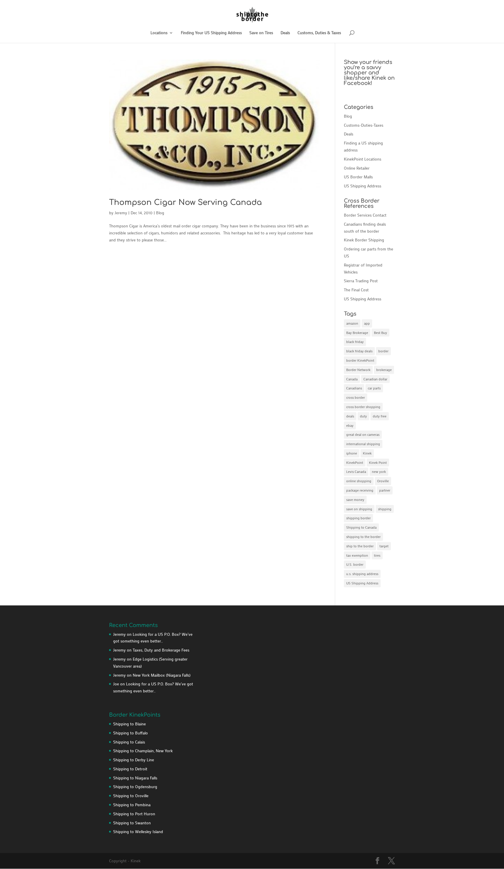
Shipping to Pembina (131, 804)
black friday (355, 341)
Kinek (367, 453)
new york (379, 471)
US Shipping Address (362, 186)
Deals (285, 33)
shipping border (358, 518)
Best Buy (380, 332)
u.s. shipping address (362, 573)
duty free (379, 416)
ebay (350, 425)
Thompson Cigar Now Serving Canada (185, 202)
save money (355, 499)
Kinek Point (378, 462)
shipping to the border (363, 536)
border (383, 351)
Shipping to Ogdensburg (135, 786)
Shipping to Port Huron (134, 813)
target (383, 546)
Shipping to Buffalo (130, 733)
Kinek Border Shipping (364, 240)
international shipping (363, 443)
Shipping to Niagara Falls (135, 778)
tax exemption (357, 555)
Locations (158, 33)
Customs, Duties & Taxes (319, 33)
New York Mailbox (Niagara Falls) (161, 675)
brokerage (384, 369)
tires (377, 555)
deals (350, 416)
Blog (160, 212)
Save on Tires (261, 33)
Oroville (383, 480)
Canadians (354, 388)
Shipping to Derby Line (133, 759)
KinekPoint (354, 462)
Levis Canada (356, 471)
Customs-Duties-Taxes (363, 125)
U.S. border (354, 564)
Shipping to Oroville (130, 795)
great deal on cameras (362, 434)
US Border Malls (358, 177)
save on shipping (359, 508)
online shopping (358, 480)
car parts (374, 388)
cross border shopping (363, 406)
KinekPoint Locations (362, 159)
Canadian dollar (375, 379)
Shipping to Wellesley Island (138, 831)
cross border (355, 397)
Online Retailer (357, 168)
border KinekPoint (360, 360)
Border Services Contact (365, 215)
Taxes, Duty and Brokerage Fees (161, 650)
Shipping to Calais (129, 742)
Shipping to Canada (361, 527)
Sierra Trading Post (361, 280)
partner (384, 490)
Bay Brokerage (357, 332)
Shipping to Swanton (132, 823)
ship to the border (360, 546)
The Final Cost (356, 289)
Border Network (358, 369)
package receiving (359, 490)
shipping (384, 508)
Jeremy (121, 212)
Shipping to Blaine (129, 724)
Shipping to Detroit (130, 769)
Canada (352, 379)
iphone (351, 453)
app (367, 323)
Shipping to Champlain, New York (143, 750)
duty (363, 416)
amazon (352, 323)
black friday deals (359, 351)
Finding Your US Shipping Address (211, 33)
